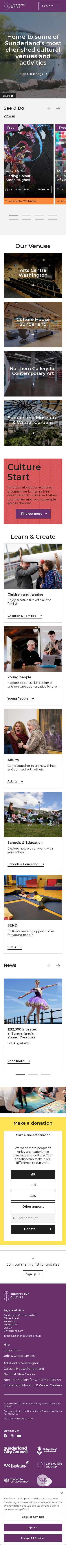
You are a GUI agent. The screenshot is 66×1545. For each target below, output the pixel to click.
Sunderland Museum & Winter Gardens (33, 1385)
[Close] (62, 1493)
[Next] (58, 108)
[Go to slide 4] (52, 216)
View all (9, 116)
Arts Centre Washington (21, 1363)
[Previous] (49, 108)
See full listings (31, 74)
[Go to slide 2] (26, 216)
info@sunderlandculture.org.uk (22, 1335)
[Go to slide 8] (52, 220)
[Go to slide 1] (13, 216)
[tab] (33, 1135)
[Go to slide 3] (39, 216)
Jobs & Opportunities (19, 1356)
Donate (30, 1229)
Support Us (12, 1350)
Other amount (33, 1206)
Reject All (33, 1527)
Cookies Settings (33, 1516)
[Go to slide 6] (26, 220)
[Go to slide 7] (39, 220)
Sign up (31, 1274)
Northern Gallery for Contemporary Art (32, 1380)
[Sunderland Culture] (14, 6)
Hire (7, 1344)
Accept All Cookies (33, 1538)
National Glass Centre (19, 1374)
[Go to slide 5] (13, 220)
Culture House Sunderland (24, 1368)
